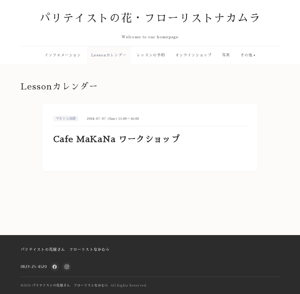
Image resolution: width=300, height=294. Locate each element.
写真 (226, 55)
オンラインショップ (193, 55)
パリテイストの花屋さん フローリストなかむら (65, 249)
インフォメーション (63, 55)
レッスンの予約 (151, 55)
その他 (246, 55)
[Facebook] (54, 267)
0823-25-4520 (34, 267)
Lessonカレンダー (108, 55)
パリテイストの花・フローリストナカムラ (150, 18)
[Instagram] (67, 267)
